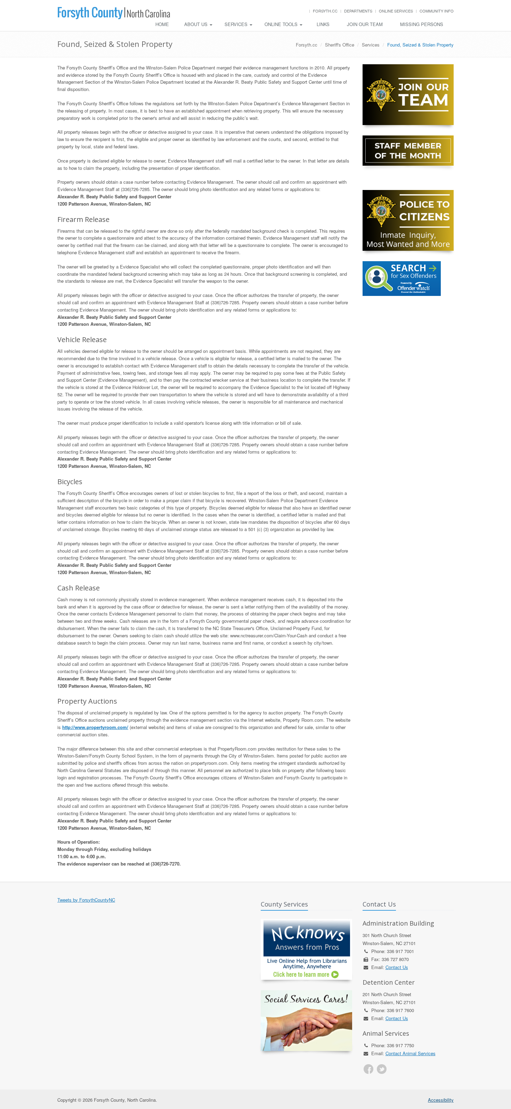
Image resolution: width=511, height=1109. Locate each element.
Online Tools (282, 24)
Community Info (437, 11)
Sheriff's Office (339, 44)
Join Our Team (365, 24)
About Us (196, 24)
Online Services (396, 11)
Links (323, 24)
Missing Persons (421, 24)
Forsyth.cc (325, 11)
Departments (358, 11)
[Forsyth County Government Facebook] (368, 1069)
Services (237, 24)
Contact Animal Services (411, 1053)
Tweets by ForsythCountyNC (86, 899)
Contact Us (397, 967)
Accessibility (441, 1099)
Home (162, 24)
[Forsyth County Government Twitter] (382, 1069)
